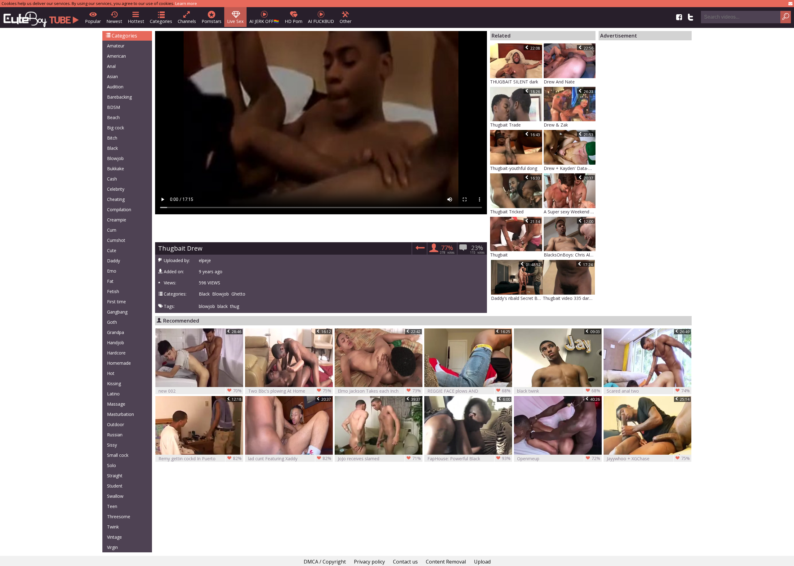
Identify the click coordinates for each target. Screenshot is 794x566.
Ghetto (238, 294)
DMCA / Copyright (325, 561)
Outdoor (115, 424)
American (116, 56)
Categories (161, 21)
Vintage (114, 537)
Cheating (116, 199)
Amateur (115, 46)
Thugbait (499, 255)
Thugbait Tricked (507, 212)
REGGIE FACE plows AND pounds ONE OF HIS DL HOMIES (469, 391)
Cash (112, 179)
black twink (558, 391)
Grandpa (115, 332)
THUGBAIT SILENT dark (514, 82)
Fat (110, 281)
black (222, 306)
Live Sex (235, 21)
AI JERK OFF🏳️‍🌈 (264, 21)
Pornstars (211, 21)
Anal (111, 66)
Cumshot (116, 240)
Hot (110, 373)
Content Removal (446, 561)
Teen (112, 506)
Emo (111, 271)
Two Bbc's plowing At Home (289, 391)
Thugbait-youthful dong (513, 168)
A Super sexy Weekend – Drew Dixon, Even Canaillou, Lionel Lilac (570, 212)
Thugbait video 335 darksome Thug (569, 298)
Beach (113, 117)
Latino (113, 394)
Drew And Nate (559, 82)
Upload (482, 561)
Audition (115, 87)
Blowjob (115, 158)
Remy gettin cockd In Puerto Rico (200, 458)
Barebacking (119, 97)
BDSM (113, 107)
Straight (115, 476)
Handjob (115, 342)
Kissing (114, 383)
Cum (111, 230)
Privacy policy (369, 561)
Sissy (112, 445)
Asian (112, 76)
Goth (112, 322)
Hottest (136, 21)
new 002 (200, 391)
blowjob (207, 306)
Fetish (113, 291)
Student (115, 486)
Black (112, 148)
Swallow (115, 496)
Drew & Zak (556, 125)
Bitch (112, 138)
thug (234, 306)
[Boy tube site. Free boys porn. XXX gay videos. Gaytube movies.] (41, 17)
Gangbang (117, 312)
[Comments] (419, 249)
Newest (114, 21)
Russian (115, 435)
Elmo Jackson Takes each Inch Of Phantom (379, 391)
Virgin (112, 547)
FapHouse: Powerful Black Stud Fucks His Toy (469, 458)
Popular (93, 21)
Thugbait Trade (505, 125)
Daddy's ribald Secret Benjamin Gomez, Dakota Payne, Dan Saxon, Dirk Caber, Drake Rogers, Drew (517, 298)
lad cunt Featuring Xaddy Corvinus (289, 458)
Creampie (116, 220)
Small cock (117, 455)
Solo (111, 465)
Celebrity (115, 189)
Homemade (119, 363)
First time (116, 302)
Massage (116, 404)
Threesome (118, 516)
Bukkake (115, 169)
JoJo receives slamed (379, 458)
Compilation (119, 209)
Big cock (115, 128)
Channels (187, 21)
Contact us (405, 561)
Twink (113, 527)
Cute (111, 250)
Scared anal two (648, 391)
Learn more (186, 3)
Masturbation (120, 414)
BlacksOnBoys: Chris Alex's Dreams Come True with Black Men (570, 255)
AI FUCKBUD (321, 21)
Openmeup (558, 458)
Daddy (113, 261)
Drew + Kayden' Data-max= (570, 168)
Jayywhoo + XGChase (648, 458)
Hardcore (116, 353)
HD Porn (293, 21)
